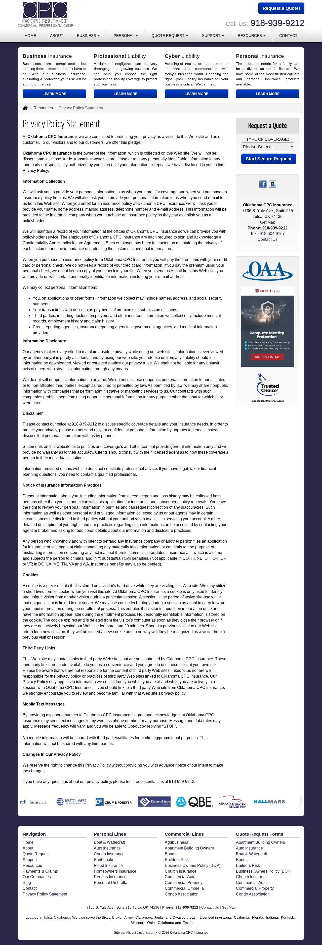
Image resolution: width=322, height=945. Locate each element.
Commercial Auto (180, 877)
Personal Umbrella (110, 882)
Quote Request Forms (259, 834)
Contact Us (267, 239)
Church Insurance (180, 871)
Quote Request (36, 854)
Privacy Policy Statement (45, 894)
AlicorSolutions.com (140, 932)
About (56, 35)
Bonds (170, 854)
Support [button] (211, 35)
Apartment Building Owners (189, 848)
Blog (27, 882)
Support (30, 860)
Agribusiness (176, 842)
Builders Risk (177, 860)
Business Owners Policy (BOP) (192, 865)
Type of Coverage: (267, 139)
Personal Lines (110, 834)
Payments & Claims (40, 871)
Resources (43, 108)
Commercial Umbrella (184, 888)
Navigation (34, 834)
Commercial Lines (184, 834)
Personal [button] (124, 35)
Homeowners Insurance (115, 871)
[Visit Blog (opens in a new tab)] (272, 184)
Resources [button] (250, 35)
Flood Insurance (108, 865)
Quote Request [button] (168, 35)
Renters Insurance (110, 877)
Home (30, 35)
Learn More (54, 94)
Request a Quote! (281, 8)
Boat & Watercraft (109, 842)
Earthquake (104, 860)
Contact (288, 35)
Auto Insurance (107, 848)
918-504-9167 (272, 233)
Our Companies (37, 877)
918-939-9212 (277, 23)
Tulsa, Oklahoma (56, 917)
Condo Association (181, 894)
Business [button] (87, 35)
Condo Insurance (109, 854)
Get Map (267, 222)
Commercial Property (184, 882)
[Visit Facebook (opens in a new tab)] (263, 184)
